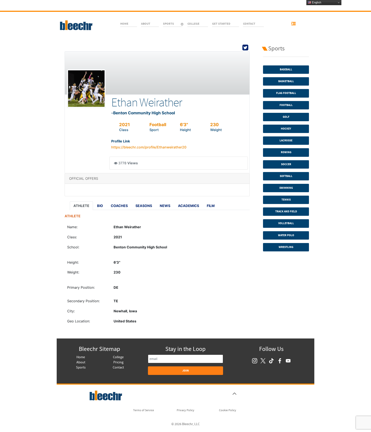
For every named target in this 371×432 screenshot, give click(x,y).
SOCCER (286, 164)
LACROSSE (286, 140)
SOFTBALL (286, 176)
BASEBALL (286, 69)
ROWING (286, 152)
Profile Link (120, 141)
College (118, 357)
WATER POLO (286, 235)
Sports (81, 367)
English (316, 2)
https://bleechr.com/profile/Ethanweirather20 (148, 147)
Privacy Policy (185, 410)
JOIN (185, 370)
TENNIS (286, 199)
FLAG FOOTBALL (286, 93)
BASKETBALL (286, 81)
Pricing (118, 362)
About (80, 362)
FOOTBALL (286, 105)
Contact (118, 367)
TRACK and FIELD (286, 211)
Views (132, 163)
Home (80, 357)
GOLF (286, 116)
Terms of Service (143, 410)
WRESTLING (286, 247)
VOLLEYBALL (286, 223)
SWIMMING (286, 187)
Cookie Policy (227, 410)
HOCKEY (286, 128)
